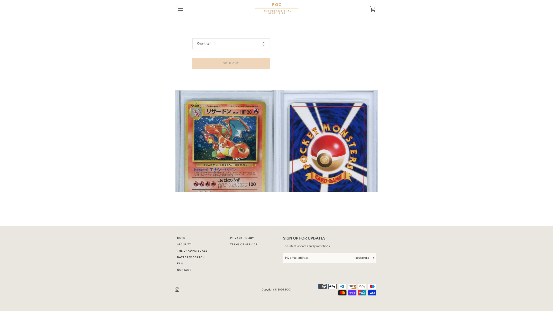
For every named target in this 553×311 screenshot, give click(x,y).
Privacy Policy (242, 238)
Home (181, 238)
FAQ (180, 263)
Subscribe (363, 258)
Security (184, 244)
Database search (191, 257)
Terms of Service (243, 244)
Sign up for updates (304, 238)
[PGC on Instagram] (177, 289)
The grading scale (192, 250)
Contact (184, 269)
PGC (288, 289)
